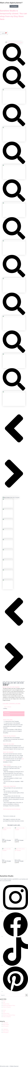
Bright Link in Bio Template (6, 840)
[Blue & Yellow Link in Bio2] (14, 96)
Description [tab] (7, 712)
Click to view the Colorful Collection (11, 809)
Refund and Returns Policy (9, 1005)
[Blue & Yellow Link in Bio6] (14, 323)
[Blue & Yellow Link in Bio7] (14, 247)
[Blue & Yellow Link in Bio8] (14, 285)
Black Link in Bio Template (6, 860)
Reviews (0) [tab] (7, 714)
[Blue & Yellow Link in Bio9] (14, 360)
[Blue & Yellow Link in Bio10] (14, 398)
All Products (5, 1026)
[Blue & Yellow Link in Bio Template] (14, 42)
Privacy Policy (6, 1003)
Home (4, 681)
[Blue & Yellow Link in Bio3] (14, 134)
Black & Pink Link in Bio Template (19, 860)
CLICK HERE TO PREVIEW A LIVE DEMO (11, 703)
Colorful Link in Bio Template (19, 840)
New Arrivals (6, 1024)
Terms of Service (7, 1007)
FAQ (4, 1002)
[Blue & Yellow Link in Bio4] (14, 171)
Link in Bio (8, 681)
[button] (7, 707)
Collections (5, 1022)
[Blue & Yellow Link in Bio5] (14, 209)
